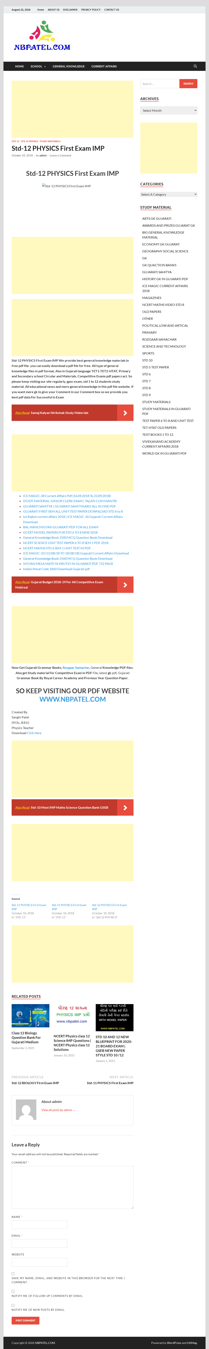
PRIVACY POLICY (91, 9)
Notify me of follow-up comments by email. (47, 1296)
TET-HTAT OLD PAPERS (159, 427)
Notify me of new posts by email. (38, 1309)
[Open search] (195, 66)
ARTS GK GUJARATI (156, 218)
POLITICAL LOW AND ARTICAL (165, 325)
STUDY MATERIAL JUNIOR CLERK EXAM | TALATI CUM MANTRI (70, 501)
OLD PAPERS (151, 311)
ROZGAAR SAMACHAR (159, 339)
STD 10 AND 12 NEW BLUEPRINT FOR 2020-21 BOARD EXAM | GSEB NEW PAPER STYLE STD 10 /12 (114, 1046)
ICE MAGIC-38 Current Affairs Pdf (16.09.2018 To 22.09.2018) (67, 496)
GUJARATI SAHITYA (157, 272)
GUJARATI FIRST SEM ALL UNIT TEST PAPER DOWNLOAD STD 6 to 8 (73, 511)
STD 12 (15, 141)
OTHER (147, 318)
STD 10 (147, 360)
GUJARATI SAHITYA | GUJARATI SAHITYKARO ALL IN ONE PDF (69, 506)
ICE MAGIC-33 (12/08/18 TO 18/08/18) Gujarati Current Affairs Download (76, 553)
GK (144, 258)
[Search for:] (168, 83)
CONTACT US (111, 9)
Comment (20, 1162)
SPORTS (148, 353)
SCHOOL (36, 66)
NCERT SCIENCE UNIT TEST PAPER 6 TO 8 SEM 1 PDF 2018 (65, 543)
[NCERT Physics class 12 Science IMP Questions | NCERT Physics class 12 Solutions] (72, 1018)
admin (43, 155)
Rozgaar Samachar (76, 667)
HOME (19, 66)
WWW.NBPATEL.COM (72, 699)
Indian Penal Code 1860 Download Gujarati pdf (56, 569)
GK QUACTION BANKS (159, 265)
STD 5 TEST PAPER (155, 367)
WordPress (174, 1343)
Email (17, 1235)
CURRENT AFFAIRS (104, 66)
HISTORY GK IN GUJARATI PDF (165, 279)
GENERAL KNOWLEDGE (68, 66)
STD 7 (146, 381)
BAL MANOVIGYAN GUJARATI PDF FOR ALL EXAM (60, 527)
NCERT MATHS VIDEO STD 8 (163, 305)
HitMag (192, 1343)
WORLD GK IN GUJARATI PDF (164, 453)
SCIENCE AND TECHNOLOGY (164, 346)
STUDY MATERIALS (50, 141)
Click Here (34, 733)
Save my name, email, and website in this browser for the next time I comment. (68, 1280)
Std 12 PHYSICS (29, 141)
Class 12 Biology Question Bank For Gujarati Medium (26, 1037)
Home (40, 9)
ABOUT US (53, 9)
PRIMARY (149, 332)
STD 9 (146, 395)
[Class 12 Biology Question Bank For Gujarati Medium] (30, 1017)
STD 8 (146, 388)
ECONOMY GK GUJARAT (161, 244)
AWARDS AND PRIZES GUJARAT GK (168, 225)
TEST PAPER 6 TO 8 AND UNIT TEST (168, 421)
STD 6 (146, 374)
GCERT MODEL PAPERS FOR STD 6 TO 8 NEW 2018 (60, 532)
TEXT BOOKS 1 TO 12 (157, 434)
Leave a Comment (60, 155)
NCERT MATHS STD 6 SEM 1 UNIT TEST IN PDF (57, 548)
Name (17, 1217)
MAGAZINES (151, 298)
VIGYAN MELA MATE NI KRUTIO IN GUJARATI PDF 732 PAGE (68, 563)
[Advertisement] (72, 109)
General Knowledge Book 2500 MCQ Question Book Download (67, 537)
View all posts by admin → (58, 1110)
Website (18, 1254)
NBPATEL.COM (45, 1343)
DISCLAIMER (70, 9)
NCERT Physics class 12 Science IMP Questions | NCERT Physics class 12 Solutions (72, 1043)
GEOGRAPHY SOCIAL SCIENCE (165, 251)
